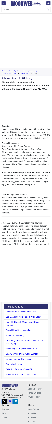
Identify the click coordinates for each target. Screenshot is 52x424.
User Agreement (35, 389)
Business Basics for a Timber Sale (21, 374)
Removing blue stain (15, 364)
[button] (4, 401)
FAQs (4, 413)
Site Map (5, 409)
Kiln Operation (25, 73)
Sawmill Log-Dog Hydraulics (18, 330)
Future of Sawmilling (15, 335)
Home (4, 71)
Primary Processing (30, 71)
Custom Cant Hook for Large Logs (21, 312)
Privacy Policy (34, 397)
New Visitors (33, 409)
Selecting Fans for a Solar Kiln (19, 369)
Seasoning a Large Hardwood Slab (21, 349)
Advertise (32, 417)
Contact (5, 417)
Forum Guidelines (36, 393)
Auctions (31, 421)
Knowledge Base (14, 71)
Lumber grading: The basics (18, 359)
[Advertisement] (26, 41)
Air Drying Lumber (11, 73)
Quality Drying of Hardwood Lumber (22, 354)
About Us (32, 413)
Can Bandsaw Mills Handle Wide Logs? (23, 317)
